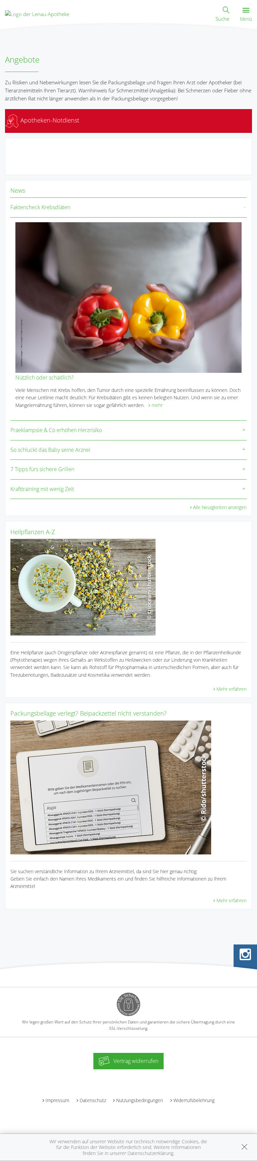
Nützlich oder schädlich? (44, 377)
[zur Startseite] (37, 13)
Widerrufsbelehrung (194, 1100)
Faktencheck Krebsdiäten (40, 207)
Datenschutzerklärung (150, 1153)
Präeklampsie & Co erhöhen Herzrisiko (56, 430)
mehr (157, 405)
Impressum (57, 1100)
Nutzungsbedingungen (139, 1100)
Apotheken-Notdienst (49, 120)
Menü (246, 19)
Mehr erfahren (232, 689)
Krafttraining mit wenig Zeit (42, 489)
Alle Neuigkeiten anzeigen (220, 507)
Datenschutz (93, 1100)
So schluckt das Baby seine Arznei (50, 449)
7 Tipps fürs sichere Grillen (42, 469)
